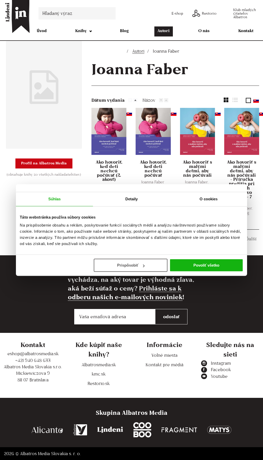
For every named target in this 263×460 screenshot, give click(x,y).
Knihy (81, 30)
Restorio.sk (99, 383)
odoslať (171, 316)
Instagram (221, 363)
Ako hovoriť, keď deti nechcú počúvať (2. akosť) (109, 171)
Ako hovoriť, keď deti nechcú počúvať (153, 168)
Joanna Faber (152, 182)
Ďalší (251, 238)
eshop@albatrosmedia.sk (33, 353)
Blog (124, 30)
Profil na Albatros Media (44, 163)
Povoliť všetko (206, 265)
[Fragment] (179, 430)
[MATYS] (219, 430)
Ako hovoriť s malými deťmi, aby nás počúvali (197, 168)
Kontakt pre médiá (164, 364)
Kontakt (245, 30)
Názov (149, 100)
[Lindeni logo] (110, 430)
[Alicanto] (47, 430)
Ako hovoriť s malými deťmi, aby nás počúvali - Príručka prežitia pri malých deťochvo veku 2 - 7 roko (241, 181)
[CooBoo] (142, 430)
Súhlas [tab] (54, 199)
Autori (163, 30)
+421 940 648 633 (33, 360)
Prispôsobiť (127, 265)
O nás (204, 30)
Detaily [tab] (131, 199)
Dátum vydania (108, 100)
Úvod (42, 30)
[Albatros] (80, 430)
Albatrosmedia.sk (99, 364)
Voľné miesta (164, 355)
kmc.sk (99, 374)
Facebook (221, 369)
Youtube (219, 376)
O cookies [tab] (209, 199)
